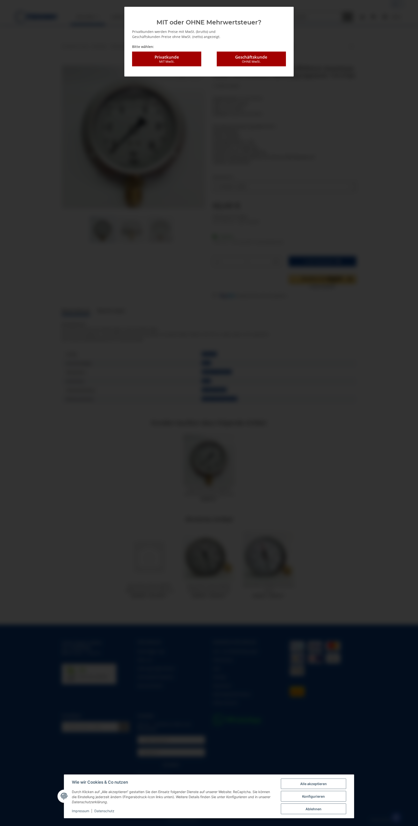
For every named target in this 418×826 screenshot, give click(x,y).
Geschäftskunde (251, 59)
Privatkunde (167, 59)
